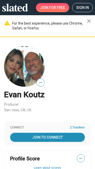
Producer (11, 104)
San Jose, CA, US (17, 110)
